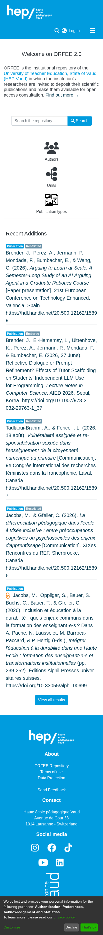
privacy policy (64, 917)
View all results (51, 700)
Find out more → (62, 95)
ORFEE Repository (51, 766)
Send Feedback (52, 790)
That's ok (89, 927)
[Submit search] (57, 31)
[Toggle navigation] (92, 31)
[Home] (29, 12)
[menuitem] (64, 31)
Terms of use (51, 772)
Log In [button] (74, 31)
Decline (71, 927)
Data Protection (51, 778)
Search (81, 121)
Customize (12, 927)
